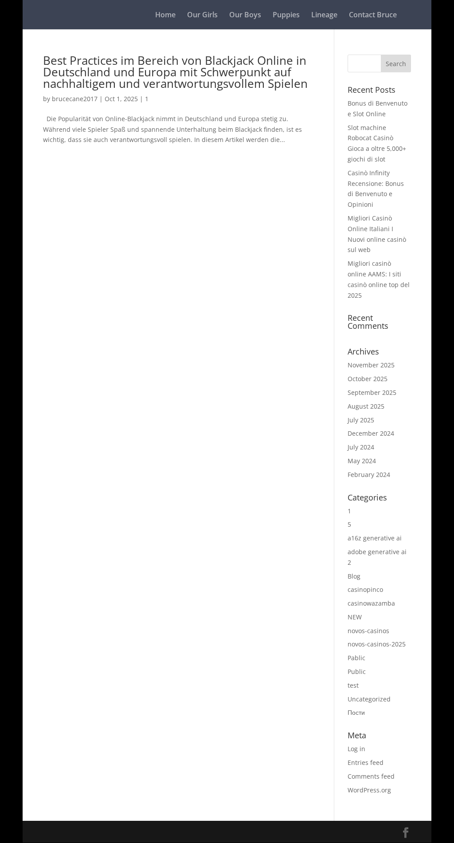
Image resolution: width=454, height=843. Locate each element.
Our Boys (245, 16)
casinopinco (365, 589)
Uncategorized (369, 699)
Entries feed (366, 762)
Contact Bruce (373, 16)
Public (357, 671)
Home (165, 16)
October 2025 (367, 378)
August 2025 (366, 406)
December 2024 (371, 433)
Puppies (286, 16)
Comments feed (371, 776)
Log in (356, 749)
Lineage (324, 16)
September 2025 (372, 392)
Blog (354, 576)
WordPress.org (369, 790)
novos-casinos (368, 630)
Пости (356, 712)
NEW (355, 617)
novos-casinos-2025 (377, 644)
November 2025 (371, 365)
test (353, 685)
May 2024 (362, 461)
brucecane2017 (75, 99)
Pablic (356, 658)
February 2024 (369, 474)
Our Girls (202, 16)
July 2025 (361, 420)
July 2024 (361, 447)
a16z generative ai (375, 538)
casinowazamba (371, 603)
